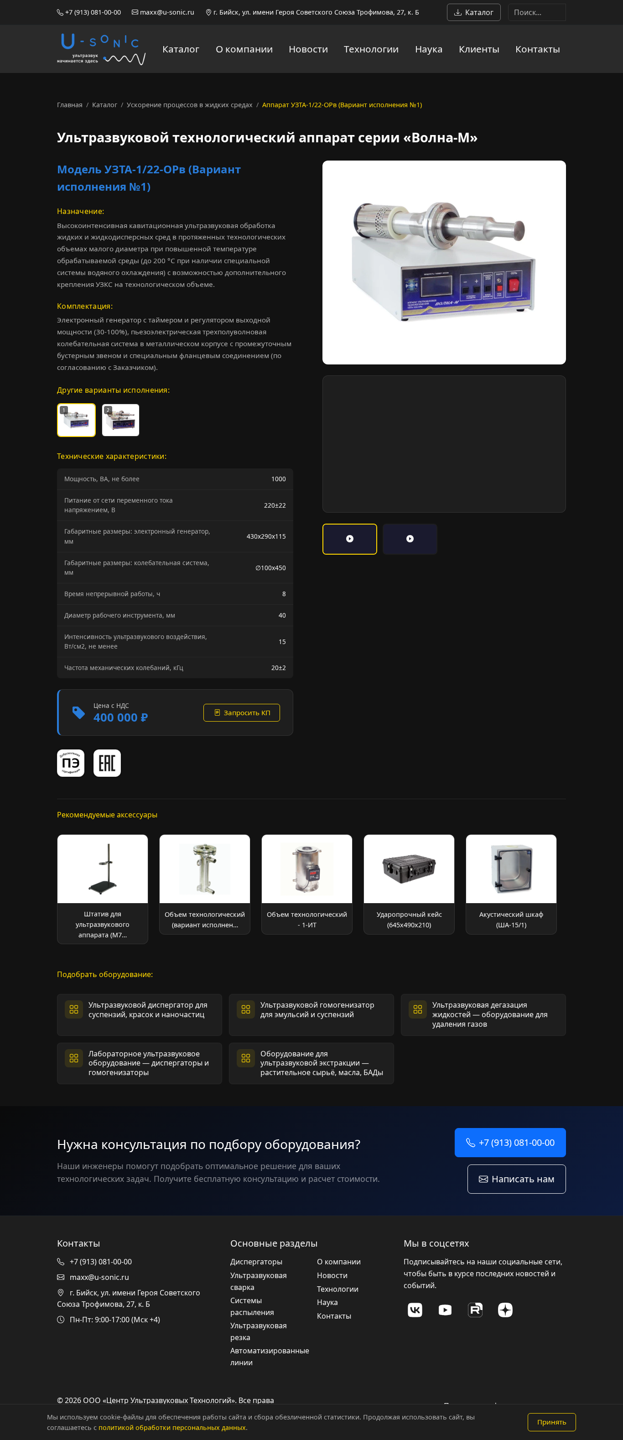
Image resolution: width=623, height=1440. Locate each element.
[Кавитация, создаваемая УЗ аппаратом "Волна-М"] (349, 539)
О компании (244, 48)
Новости (308, 48)
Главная (70, 104)
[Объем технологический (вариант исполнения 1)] (205, 884)
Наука (429, 48)
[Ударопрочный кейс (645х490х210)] (409, 884)
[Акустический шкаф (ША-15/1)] (511, 884)
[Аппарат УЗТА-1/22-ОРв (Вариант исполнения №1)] (444, 262)
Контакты (537, 48)
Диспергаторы (256, 1262)
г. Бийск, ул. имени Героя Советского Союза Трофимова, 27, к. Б (315, 12)
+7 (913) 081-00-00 (92, 12)
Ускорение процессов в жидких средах (190, 104)
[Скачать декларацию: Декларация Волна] (107, 763)
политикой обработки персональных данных (172, 1427)
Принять (551, 1421)
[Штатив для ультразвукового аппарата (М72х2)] (102, 889)
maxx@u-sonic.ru (166, 12)
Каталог (479, 12)
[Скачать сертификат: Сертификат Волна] (70, 763)
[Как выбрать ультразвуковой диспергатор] (410, 539)
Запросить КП (247, 712)
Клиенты (479, 48)
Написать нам (523, 1179)
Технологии (371, 48)
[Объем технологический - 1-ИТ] (307, 884)
